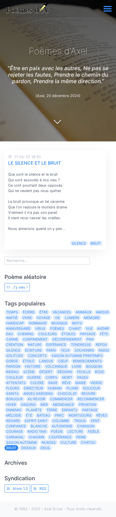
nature (34, 344)
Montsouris (80, 415)
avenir (103, 328)
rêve (66, 383)
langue (46, 361)
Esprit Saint (36, 421)
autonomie (62, 426)
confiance (16, 426)
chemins (26, 334)
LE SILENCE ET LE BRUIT (34, 163)
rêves (101, 415)
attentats (16, 383)
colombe (60, 421)
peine (81, 437)
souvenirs (84, 350)
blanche (39, 426)
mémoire (92, 318)
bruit (96, 243)
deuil (45, 448)
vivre (27, 318)
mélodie (13, 415)
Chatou (88, 442)
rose (99, 372)
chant (75, 328)
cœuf (63, 361)
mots (77, 323)
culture (68, 442)
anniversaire (18, 328)
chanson (85, 426)
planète (34, 410)
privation (87, 404)
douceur (91, 388)
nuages (49, 442)
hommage (38, 323)
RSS (42, 488)
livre (76, 366)
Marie (80, 383)
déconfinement (67, 339)
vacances (62, 312)
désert (46, 372)
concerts (37, 356)
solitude (14, 356)
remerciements (87, 361)
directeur (33, 388)
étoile (28, 361)
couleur (14, 377)
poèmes (57, 328)
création (14, 344)
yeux (65, 350)
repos (101, 344)
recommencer (90, 399)
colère (37, 383)
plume (72, 388)
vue (89, 328)
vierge (96, 383)
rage (52, 383)
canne (12, 339)
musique (59, 323)
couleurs (47, 334)
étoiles (68, 334)
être (43, 312)
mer (44, 404)
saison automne (21, 442)
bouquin (94, 366)
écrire (29, 312)
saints (12, 393)
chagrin (36, 437)
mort (67, 377)
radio (104, 350)
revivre (88, 393)
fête (104, 334)
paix (90, 339)
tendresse (81, 344)
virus (40, 328)
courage (14, 431)
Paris (51, 350)
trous (80, 421)
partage (89, 410)
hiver (11, 404)
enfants (69, 410)
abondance (63, 404)
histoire (33, 366)
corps (51, 377)
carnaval (15, 437)
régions (64, 372)
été (29, 415)
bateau (43, 415)
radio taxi (37, 431)
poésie (57, 431)
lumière (72, 318)
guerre (34, 377)
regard (13, 421)
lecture (75, 431)
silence (79, 243)
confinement (35, 339)
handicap (15, 323)
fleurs (12, 388)
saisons (28, 404)
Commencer (61, 399)
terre (51, 410)
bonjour (14, 399)
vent (95, 421)
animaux (84, 312)
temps (12, 312)
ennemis (13, 410)
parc (59, 415)
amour (102, 312)
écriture (33, 350)
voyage (43, 318)
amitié (11, 318)
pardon (13, 366)
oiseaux (28, 448)
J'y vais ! (20, 287)
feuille (83, 372)
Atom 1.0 (20, 488)
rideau (12, 372)
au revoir (36, 399)
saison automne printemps (77, 356)
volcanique (56, 366)
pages (82, 377)
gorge (12, 361)
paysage (87, 334)
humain (55, 388)
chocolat (67, 393)
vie (57, 318)
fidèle (93, 431)
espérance (56, 344)
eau (9, 334)
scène (29, 372)
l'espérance (60, 437)
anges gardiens (38, 393)
